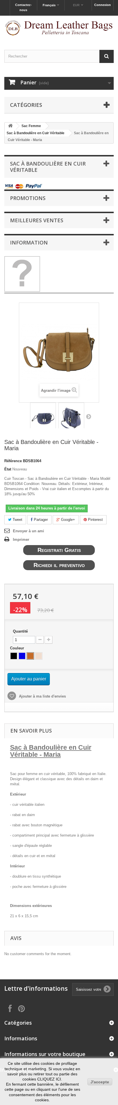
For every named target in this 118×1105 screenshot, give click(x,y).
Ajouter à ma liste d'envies (42, 696)
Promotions (28, 198)
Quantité (20, 631)
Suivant (88, 416)
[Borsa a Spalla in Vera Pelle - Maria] (43, 419)
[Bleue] (22, 656)
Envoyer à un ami (28, 531)
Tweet (16, 519)
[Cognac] (30, 656)
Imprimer (21, 539)
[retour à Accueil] (10, 126)
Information (29, 242)
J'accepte (100, 1082)
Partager (40, 519)
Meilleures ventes (36, 220)
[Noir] (14, 656)
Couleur (17, 648)
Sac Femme (31, 126)
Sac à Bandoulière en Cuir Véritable (35, 133)
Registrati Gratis (59, 550)
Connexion (102, 5)
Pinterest (95, 519)
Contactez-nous (23, 7)
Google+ (67, 519)
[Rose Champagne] (39, 656)
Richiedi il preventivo (59, 565)
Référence (13, 461)
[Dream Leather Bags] (59, 28)
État (7, 469)
